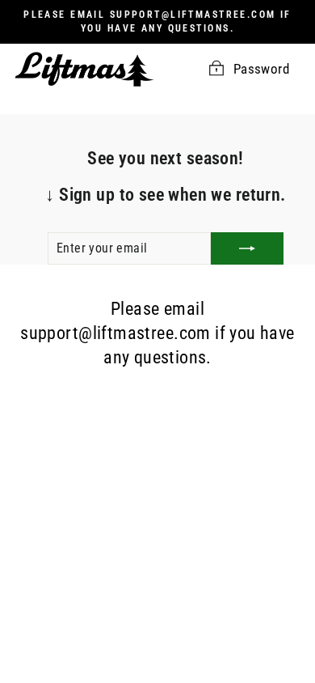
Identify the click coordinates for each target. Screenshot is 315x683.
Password (261, 69)
